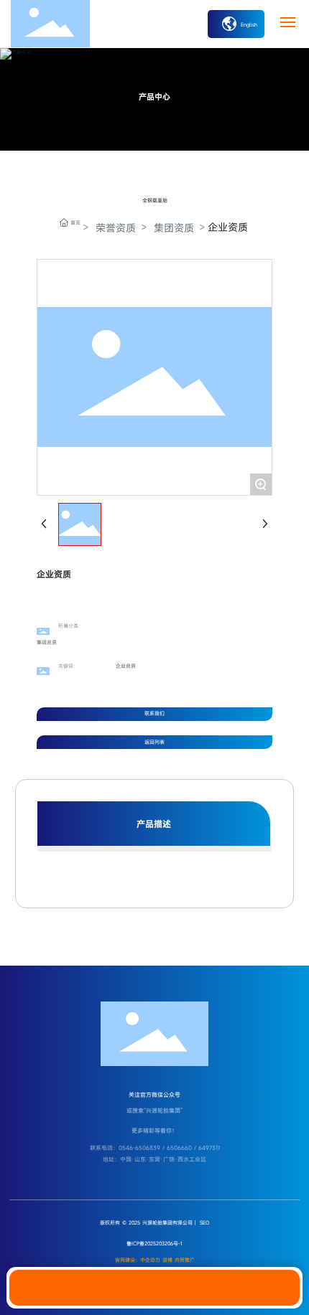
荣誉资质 (116, 228)
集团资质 (174, 228)
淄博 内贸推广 (178, 1260)
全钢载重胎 (154, 200)
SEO (205, 1223)
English (248, 25)
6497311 (209, 1147)
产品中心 (154, 97)
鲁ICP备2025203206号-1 (154, 1243)
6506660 (179, 1147)
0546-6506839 (139, 1147)
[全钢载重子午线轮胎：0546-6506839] (154, 1288)
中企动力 (150, 1260)
